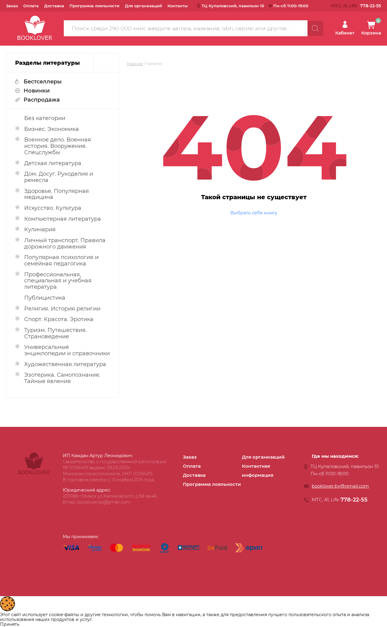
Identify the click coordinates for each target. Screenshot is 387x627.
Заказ (12, 5)
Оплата (31, 5)
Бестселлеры (43, 81)
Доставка (54, 5)
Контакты (177, 5)
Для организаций (143, 5)
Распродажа (42, 99)
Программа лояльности (94, 5)
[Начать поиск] (315, 28)
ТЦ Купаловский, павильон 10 (233, 5)
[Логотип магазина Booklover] (34, 473)
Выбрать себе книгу (253, 213)
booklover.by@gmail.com (340, 486)
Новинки (37, 90)
